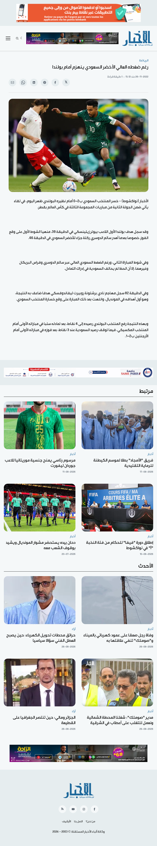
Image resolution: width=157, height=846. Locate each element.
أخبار (150, 454)
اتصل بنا (78, 821)
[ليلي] (21, 38)
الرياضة (143, 60)
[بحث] (17, 38)
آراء (73, 629)
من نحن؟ (90, 821)
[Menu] (8, 38)
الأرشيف (66, 821)
